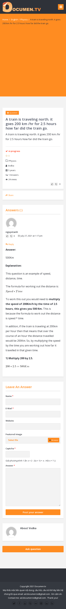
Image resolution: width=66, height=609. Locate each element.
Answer (10, 465)
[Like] (52, 184)
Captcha (11, 448)
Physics (24, 19)
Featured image (14, 434)
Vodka (11, 165)
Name (9, 396)
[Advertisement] (33, 63)
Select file (13, 440)
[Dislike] (56, 184)
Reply (11, 244)
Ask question (33, 549)
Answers (13, 174)
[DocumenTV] (21, 7)
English (14, 19)
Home (5, 19)
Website (10, 420)
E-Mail (10, 408)
